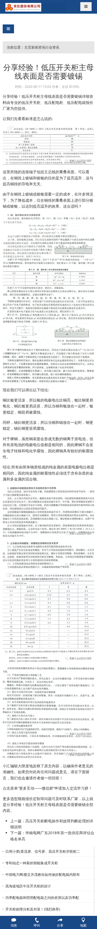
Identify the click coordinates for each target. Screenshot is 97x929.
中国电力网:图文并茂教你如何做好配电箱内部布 (42, 874)
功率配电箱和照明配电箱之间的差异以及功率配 (42, 897)
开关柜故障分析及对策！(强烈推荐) (32, 909)
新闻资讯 (38, 47)
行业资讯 (52, 47)
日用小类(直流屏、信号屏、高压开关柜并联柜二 (42, 851)
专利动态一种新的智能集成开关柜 (31, 863)
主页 (27, 47)
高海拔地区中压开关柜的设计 (28, 886)
